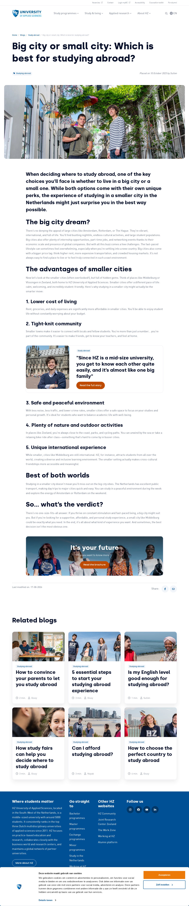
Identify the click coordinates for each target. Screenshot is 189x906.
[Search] (166, 13)
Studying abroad (23, 73)
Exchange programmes (77, 837)
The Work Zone (107, 830)
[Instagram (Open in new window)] (130, 809)
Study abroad (33, 35)
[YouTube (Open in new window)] (146, 809)
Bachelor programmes (77, 816)
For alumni (172, 3)
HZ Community (107, 813)
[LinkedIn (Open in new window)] (155, 809)
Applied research (119, 13)
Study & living (93, 13)
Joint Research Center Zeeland (107, 822)
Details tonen (45, 900)
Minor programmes (77, 847)
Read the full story (90, 385)
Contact (110, 3)
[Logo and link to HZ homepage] (27, 13)
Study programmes (65, 13)
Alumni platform (107, 842)
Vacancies (98, 3)
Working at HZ (77, 866)
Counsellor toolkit (156, 3)
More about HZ (24, 863)
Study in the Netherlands (76, 858)
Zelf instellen (162, 884)
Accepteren (164, 875)
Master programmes (77, 826)
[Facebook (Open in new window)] (138, 809)
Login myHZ (125, 3)
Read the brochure (94, 564)
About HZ (142, 13)
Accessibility (140, 3)
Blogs (22, 35)
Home (14, 35)
